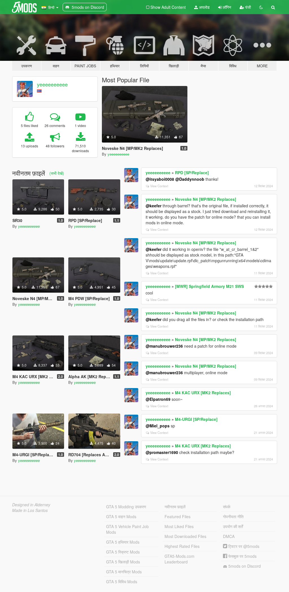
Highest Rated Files (182, 546)
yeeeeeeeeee (52, 84)
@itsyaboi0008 (160, 179)
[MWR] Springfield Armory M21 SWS (209, 286)
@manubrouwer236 (164, 346)
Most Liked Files (179, 526)
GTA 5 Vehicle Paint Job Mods (127, 529)
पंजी (247, 7)
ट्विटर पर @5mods (243, 546)
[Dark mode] (261, 7)
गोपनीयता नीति (233, 516)
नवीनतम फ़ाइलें (175, 506)
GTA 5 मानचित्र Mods (124, 571)
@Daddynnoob (189, 179)
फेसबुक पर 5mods (242, 556)
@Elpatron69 (158, 399)
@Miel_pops (158, 426)
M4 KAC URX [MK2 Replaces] (203, 392)
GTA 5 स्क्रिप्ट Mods (123, 552)
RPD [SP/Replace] (192, 172)
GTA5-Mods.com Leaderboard (179, 559)
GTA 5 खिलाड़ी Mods (123, 562)
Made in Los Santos (30, 510)
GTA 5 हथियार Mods (122, 542)
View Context (159, 186)
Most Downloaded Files (185, 536)
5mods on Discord (244, 566)
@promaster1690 (162, 452)
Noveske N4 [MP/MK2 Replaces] (205, 199)
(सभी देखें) (56, 173)
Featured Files (178, 516)
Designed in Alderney (31, 504)
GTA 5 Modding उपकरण (126, 506)
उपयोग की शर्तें (233, 526)
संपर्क (226, 506)
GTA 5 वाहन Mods (121, 516)
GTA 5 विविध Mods (121, 581)
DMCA (229, 536)
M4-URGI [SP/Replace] (196, 419)
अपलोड (204, 7)
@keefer (153, 205)
